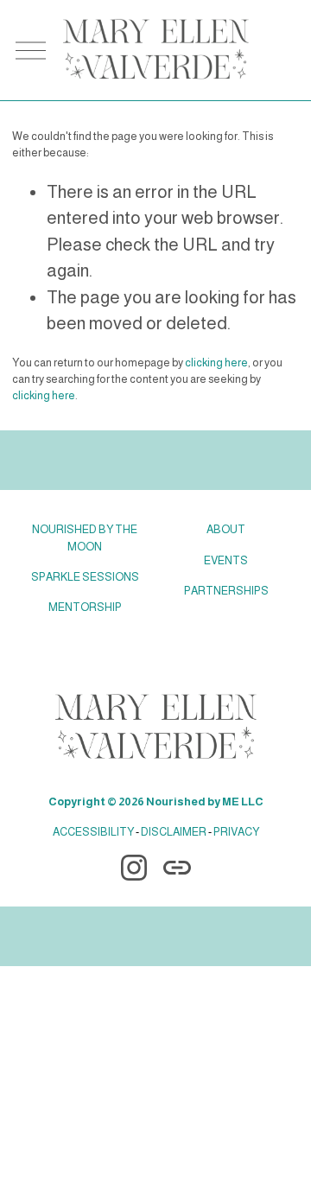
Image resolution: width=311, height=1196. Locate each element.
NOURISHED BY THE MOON (84, 537)
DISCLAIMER (173, 831)
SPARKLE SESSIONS (85, 576)
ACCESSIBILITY (93, 831)
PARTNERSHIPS (226, 590)
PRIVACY (236, 831)
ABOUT (225, 529)
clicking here (216, 362)
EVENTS (226, 560)
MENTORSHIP (85, 607)
